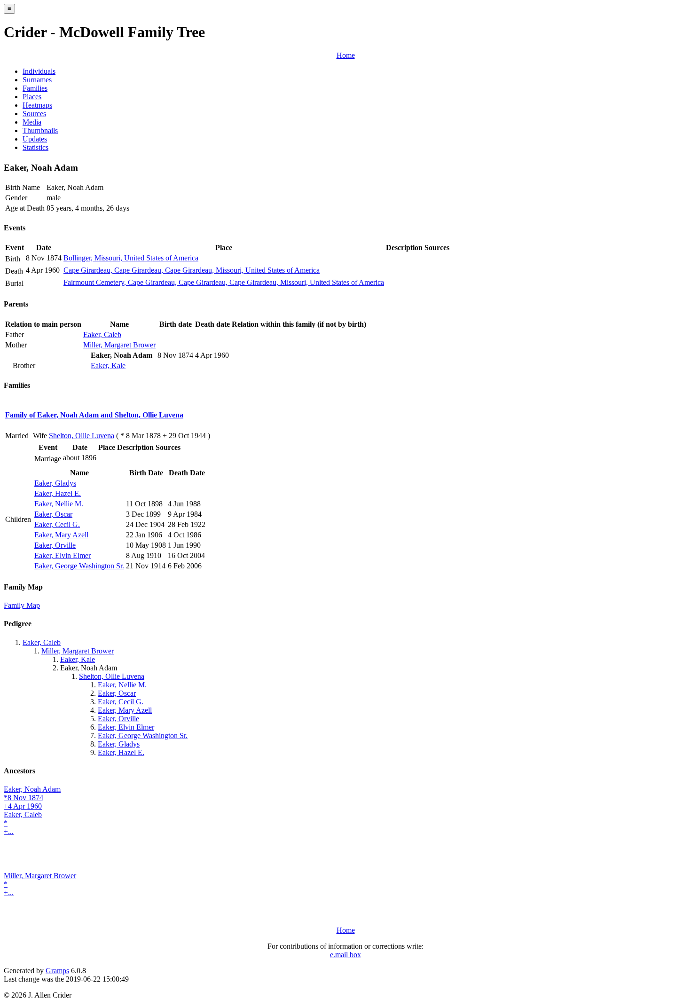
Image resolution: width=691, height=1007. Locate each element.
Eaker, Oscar (53, 514)
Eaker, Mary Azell (61, 535)
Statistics (35, 147)
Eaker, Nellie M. (58, 504)
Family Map (22, 605)
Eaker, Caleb (102, 334)
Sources (34, 114)
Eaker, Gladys (55, 483)
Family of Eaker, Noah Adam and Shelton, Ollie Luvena (94, 415)
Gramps (57, 971)
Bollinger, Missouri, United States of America (130, 258)
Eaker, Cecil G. (57, 524)
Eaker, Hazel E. (57, 493)
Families (35, 88)
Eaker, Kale (108, 366)
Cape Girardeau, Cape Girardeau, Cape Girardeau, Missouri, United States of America (191, 270)
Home (346, 55)
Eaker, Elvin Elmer (62, 555)
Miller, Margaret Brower (119, 345)
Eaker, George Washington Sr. (79, 566)
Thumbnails (40, 130)
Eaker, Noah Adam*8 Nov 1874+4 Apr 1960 (32, 797)
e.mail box (345, 955)
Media (32, 122)
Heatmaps (37, 105)
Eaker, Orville (55, 545)
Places (32, 97)
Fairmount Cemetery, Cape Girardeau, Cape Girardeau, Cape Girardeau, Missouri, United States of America (223, 282)
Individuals (39, 71)
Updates (35, 139)
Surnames (37, 80)
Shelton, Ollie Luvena (81, 436)
